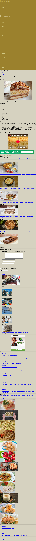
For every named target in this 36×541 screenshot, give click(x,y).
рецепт (20, 397)
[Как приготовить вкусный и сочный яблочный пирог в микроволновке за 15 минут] (9, 200)
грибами (10, 395)
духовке (15, 395)
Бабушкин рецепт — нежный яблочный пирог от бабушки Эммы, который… (17, 188)
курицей (23, 395)
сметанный (9, 155)
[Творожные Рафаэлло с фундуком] (7, 513)
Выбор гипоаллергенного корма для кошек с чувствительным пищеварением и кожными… (18, 332)
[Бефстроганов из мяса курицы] (7, 481)
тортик (12, 155)
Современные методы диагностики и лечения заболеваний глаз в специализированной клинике (18, 323)
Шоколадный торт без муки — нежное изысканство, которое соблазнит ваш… (17, 245)
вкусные (4, 395)
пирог (32, 395)
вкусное (1, 395)
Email (1, 261)
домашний (5, 155)
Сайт (1, 263)
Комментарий (2, 258)
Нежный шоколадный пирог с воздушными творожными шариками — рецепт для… (16, 285)
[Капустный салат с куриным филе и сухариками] (7, 429)
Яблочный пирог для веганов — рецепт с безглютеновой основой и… (15, 231)
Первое (3, 26)
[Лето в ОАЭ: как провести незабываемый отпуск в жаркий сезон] (7, 296)
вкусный (1, 155)
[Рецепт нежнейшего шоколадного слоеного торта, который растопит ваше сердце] (9, 214)
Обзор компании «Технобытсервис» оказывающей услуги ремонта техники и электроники (17, 314)
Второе (3, 31)
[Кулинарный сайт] (5, 2)
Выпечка (4, 74)
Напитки (3, 53)
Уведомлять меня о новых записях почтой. (8, 268)
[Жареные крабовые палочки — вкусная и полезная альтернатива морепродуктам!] (9, 471)
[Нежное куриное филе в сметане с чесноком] (7, 492)
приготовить (6, 397)
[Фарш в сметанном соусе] (7, 440)
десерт (13, 395)
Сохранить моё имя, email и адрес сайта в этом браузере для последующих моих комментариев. (18, 265)
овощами (30, 395)
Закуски (3, 48)
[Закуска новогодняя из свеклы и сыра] (7, 461)
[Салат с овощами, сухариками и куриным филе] (7, 409)
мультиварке (27, 395)
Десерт (3, 44)
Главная (1, 74)
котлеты (21, 395)
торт (3, 398)
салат (26, 397)
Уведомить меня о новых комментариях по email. (9, 266)
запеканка (18, 395)
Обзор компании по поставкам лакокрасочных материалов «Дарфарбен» (14, 305)
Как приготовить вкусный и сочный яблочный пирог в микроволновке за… (17, 202)
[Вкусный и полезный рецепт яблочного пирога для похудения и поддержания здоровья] (9, 172)
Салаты (3, 35)
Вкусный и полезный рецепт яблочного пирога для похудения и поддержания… (18, 174)
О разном (3, 57)
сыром (1, 398)
